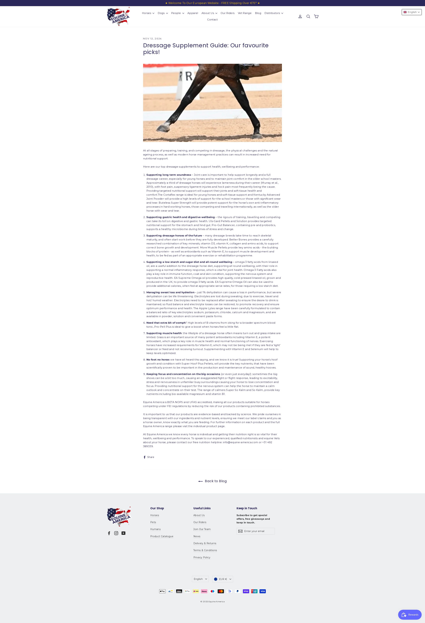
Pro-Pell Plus (162, 326)
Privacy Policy (201, 557)
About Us (208, 13)
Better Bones (238, 239)
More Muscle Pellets (213, 247)
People (176, 13)
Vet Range (245, 13)
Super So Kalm (236, 390)
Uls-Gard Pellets (219, 221)
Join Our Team (202, 529)
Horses (147, 13)
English (198, 579)
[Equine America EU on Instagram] (116, 533)
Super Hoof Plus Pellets (197, 363)
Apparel (192, 13)
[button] (412, 12)
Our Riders (228, 13)
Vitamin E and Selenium (247, 349)
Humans (155, 529)
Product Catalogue (161, 536)
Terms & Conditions (205, 550)
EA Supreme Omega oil (189, 277)
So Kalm (257, 390)
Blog (258, 13)
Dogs (161, 13)
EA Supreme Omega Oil (231, 281)
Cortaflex (169, 194)
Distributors (272, 13)
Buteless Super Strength (175, 202)
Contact (212, 19)
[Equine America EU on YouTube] (124, 533)
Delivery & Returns (204, 543)
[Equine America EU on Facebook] (109, 533)
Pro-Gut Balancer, (223, 225)
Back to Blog (215, 481)
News (196, 536)
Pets (153, 522)
